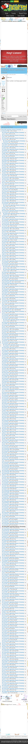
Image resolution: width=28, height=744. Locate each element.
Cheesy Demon (5, 237)
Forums (13, 13)
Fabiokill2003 (5, 561)
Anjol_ (3, 460)
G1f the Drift (4, 226)
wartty (3, 136)
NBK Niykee (4, 161)
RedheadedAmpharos (6, 282)
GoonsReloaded (5, 650)
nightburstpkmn (5, 379)
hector (3, 391)
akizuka (3, 326)
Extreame (4, 690)
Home (6, 13)
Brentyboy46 (4, 620)
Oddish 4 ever (5, 606)
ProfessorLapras (5, 178)
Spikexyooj (4, 192)
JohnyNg (4, 539)
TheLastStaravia (3, 83)
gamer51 (4, 511)
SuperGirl (4, 544)
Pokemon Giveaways (18, 19)
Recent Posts (23, 13)
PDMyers (4, 645)
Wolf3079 (4, 597)
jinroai (3, 600)
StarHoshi (4, 200)
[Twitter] (7, 67)
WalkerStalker (5, 662)
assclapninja (4, 340)
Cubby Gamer (5, 189)
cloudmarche (5, 639)
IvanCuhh (4, 139)
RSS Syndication (7, 737)
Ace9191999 (4, 581)
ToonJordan (4, 234)
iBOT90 (3, 555)
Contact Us (3, 736)
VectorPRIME (4, 240)
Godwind (4, 173)
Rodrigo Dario (5, 371)
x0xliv (3, 608)
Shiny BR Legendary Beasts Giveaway (11, 129)
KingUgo (4, 209)
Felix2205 (4, 167)
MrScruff (4, 614)
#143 (26, 74)
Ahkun (3, 304)
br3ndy (3, 156)
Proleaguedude (5, 497)
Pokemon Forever (4, 19)
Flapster (3, 248)
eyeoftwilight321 (5, 494)
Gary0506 (4, 541)
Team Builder (21, 15)
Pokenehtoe (5, 142)
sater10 (3, 133)
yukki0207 (4, 170)
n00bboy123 (4, 578)
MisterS (3, 628)
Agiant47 (4, 678)
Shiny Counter (10, 15)
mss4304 (4, 147)
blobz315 (4, 198)
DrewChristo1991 (5, 223)
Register (16, 1)
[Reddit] (12, 67)
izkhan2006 (4, 634)
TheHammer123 (5, 636)
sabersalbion (5, 145)
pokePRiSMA (4, 150)
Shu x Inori (4, 656)
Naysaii (3, 547)
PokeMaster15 (5, 536)
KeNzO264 (4, 337)
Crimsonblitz (4, 589)
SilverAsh (4, 231)
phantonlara (4, 175)
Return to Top (18, 736)
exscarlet (4, 164)
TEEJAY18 (4, 251)
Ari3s (3, 586)
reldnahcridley (5, 374)
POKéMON (11, 19)
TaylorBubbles (5, 279)
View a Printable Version (7, 696)
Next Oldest (3, 118)
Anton (3, 184)
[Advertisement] (14, 36)
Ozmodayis (4, 631)
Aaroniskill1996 (5, 558)
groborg (4, 681)
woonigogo (4, 159)
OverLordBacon (5, 575)
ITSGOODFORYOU (6, 595)
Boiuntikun (4, 653)
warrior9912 (4, 676)
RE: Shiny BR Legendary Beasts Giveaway (13, 132)
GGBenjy (4, 648)
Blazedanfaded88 (5, 449)
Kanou (3, 550)
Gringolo (4, 564)
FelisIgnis (4, 611)
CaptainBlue (4, 692)
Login (12, 1)
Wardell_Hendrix (5, 553)
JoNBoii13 (4, 418)
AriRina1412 (4, 617)
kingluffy (4, 385)
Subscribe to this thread (7, 698)
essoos (3, 312)
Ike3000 (3, 435)
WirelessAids (4, 407)
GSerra (3, 572)
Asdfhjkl (3, 153)
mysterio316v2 (5, 458)
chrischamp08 (4, 131)
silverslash (4, 427)
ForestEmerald (5, 569)
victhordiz (4, 186)
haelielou (4, 242)
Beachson (4, 195)
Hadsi (3, 567)
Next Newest (11, 119)
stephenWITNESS (5, 502)
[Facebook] (9, 67)
